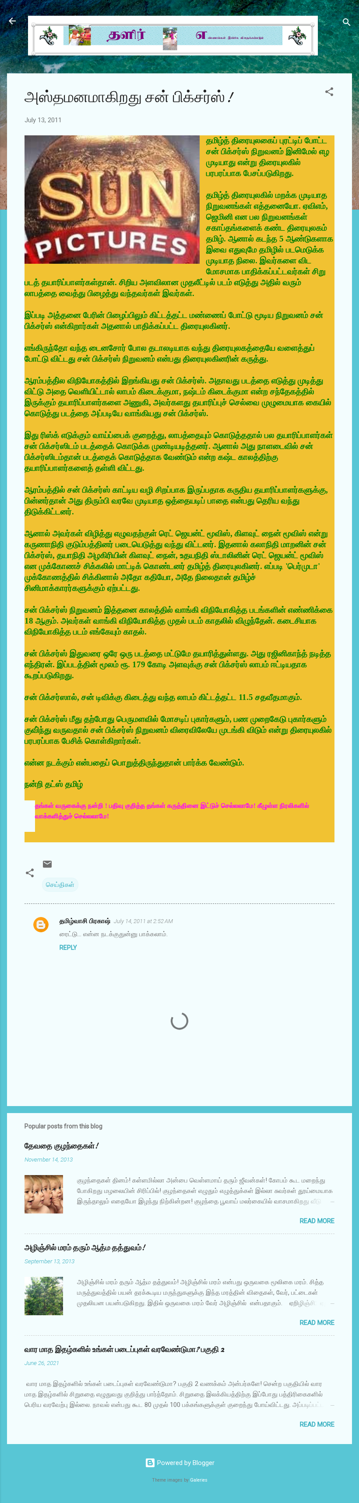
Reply (68, 947)
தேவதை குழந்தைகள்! (61, 1146)
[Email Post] (47, 867)
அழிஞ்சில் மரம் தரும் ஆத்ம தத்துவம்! (85, 1247)
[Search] (346, 23)
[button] (329, 93)
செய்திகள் (60, 885)
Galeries (199, 1480)
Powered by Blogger (185, 1463)
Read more (317, 1221)
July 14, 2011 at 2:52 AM (143, 921)
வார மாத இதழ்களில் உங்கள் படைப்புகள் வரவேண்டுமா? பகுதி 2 (124, 1349)
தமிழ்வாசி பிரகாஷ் (85, 921)
